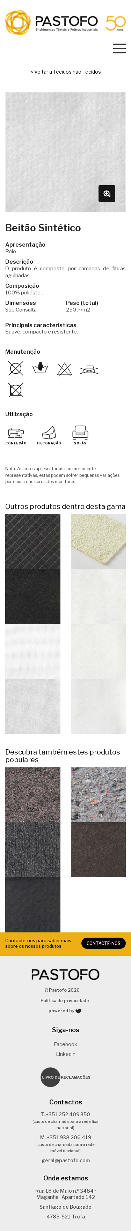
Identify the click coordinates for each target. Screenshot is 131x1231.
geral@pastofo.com (66, 1160)
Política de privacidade (65, 1000)
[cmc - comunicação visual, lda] (78, 1011)
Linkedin (65, 1054)
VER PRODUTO (33, 541)
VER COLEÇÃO (32, 794)
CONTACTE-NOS (104, 943)
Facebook (65, 1044)
